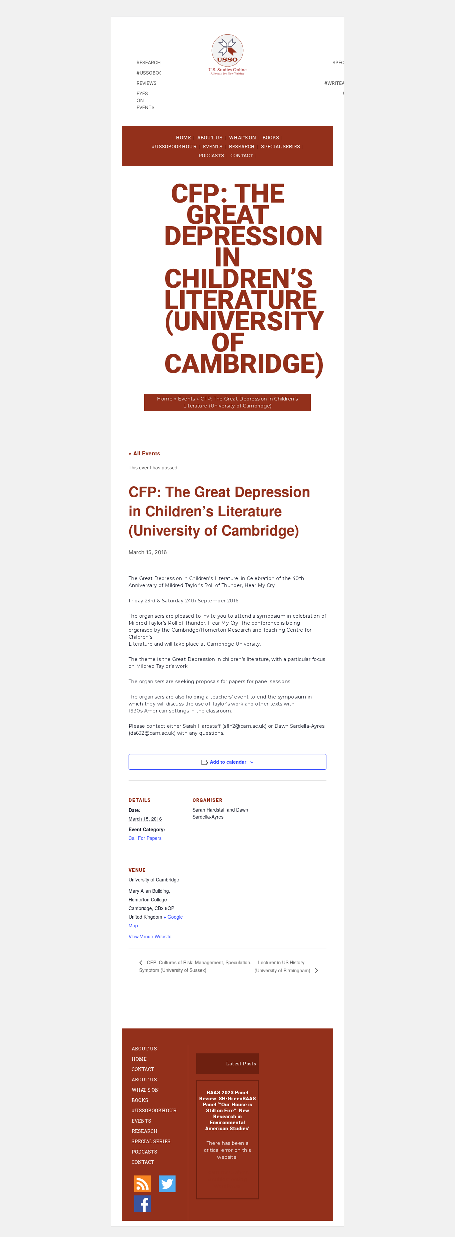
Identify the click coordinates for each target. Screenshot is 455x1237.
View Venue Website (150, 936)
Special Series (280, 146)
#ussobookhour (174, 146)
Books (270, 137)
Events (213, 146)
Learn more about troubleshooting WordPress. (227, 1179)
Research (242, 146)
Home (183, 137)
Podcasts (211, 155)
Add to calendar (228, 761)
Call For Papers (145, 838)
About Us (210, 137)
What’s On (242, 137)
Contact (241, 155)
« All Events (144, 453)
